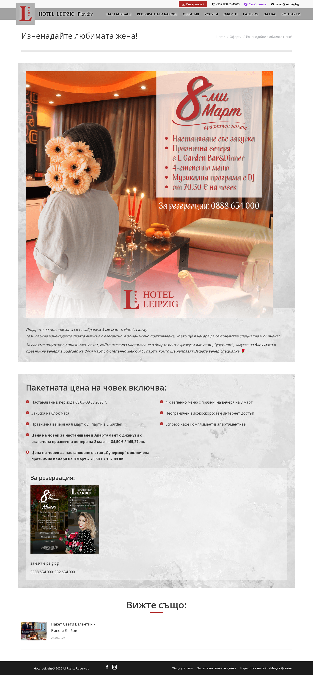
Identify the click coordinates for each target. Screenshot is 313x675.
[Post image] (34, 631)
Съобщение (257, 4)
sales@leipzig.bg (287, 4)
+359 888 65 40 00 (227, 4)
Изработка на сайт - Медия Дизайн (266, 668)
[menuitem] (119, 14)
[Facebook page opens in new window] (107, 667)
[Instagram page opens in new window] (114, 667)
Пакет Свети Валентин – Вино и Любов (73, 627)
